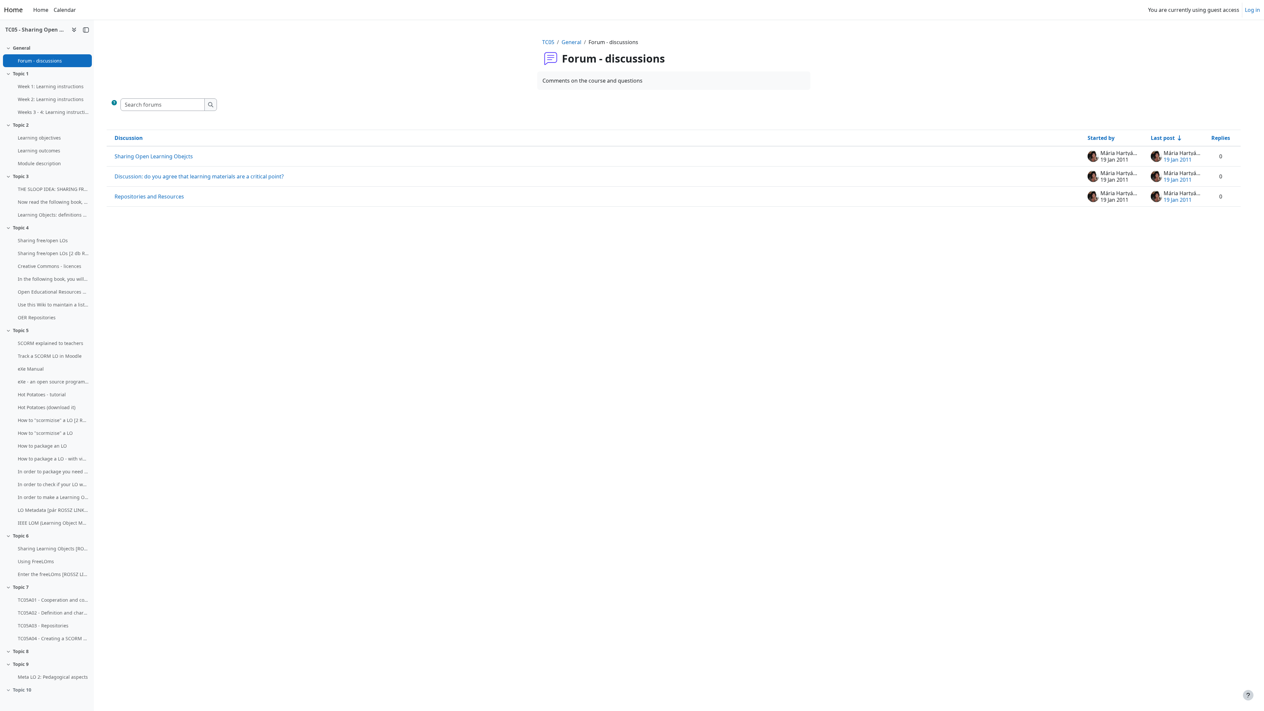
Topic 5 (21, 330)
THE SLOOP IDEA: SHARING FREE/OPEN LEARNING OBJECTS (53, 189)
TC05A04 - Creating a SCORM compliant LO (53, 638)
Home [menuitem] (40, 9)
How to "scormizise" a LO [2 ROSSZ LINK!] (53, 420)
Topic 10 (22, 690)
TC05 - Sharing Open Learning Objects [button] (35, 29)
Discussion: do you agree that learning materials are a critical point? (199, 176)
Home (13, 9)
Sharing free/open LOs (43, 240)
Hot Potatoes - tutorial (42, 394)
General (21, 48)
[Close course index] (86, 29)
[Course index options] (74, 29)
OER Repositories (37, 317)
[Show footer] (1248, 695)
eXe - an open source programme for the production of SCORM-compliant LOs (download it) (53, 382)
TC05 (548, 42)
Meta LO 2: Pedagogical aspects (53, 677)
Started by (1101, 138)
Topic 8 (21, 651)
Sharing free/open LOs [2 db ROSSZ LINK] (53, 253)
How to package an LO (42, 446)
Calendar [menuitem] (65, 9)
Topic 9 (21, 664)
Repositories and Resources (149, 196)
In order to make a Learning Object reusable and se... (53, 497)
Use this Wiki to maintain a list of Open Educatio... (53, 305)
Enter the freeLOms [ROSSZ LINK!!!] (53, 574)
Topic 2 (21, 125)
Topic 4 (21, 227)
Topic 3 (21, 176)
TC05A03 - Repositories (43, 625)
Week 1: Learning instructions (51, 86)
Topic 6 (21, 536)
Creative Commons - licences (49, 266)
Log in (1252, 9)
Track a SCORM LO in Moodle (50, 356)
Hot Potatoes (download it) (46, 407)
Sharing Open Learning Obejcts (154, 156)
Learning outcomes (39, 150)
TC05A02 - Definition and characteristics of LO (53, 613)
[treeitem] (47, 54)
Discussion (129, 138)
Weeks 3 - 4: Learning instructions (53, 112)
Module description (39, 163)
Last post (1163, 138)
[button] (114, 104)
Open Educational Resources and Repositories (53, 292)
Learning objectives (39, 138)
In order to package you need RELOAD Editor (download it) (53, 471)
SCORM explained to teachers (50, 343)
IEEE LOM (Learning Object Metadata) (53, 523)
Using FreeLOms (36, 561)
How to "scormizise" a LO (45, 433)
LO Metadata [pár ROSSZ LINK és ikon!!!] (53, 510)
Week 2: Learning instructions (51, 99)
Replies (1220, 138)
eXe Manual (31, 369)
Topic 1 (21, 73)
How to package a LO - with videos (53, 459)
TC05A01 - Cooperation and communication (53, 600)
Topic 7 (21, 587)
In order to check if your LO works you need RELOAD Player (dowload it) (53, 484)
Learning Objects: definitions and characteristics (53, 215)
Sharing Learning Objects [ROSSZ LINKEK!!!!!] (53, 548)
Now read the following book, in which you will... (53, 202)
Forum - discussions (40, 61)
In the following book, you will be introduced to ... (53, 279)
